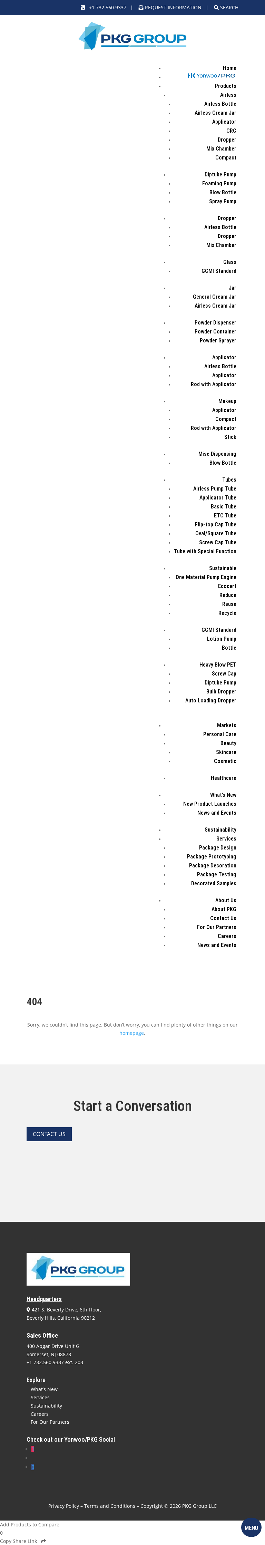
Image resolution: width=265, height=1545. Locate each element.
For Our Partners (216, 927)
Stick (230, 437)
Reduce (227, 595)
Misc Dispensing (217, 454)
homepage (131, 1033)
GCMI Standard (219, 271)
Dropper (227, 139)
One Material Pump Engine (206, 577)
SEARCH (228, 7)
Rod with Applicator (213, 384)
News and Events (216, 813)
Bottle (229, 648)
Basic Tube (223, 506)
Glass (229, 262)
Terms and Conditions (109, 1506)
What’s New (223, 795)
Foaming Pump (219, 183)
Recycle (227, 613)
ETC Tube (225, 515)
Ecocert (227, 586)
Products (225, 86)
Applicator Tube (217, 497)
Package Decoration (212, 865)
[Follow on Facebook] (32, 1467)
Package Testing (216, 874)
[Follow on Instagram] (32, 1449)
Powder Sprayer (218, 340)
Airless (228, 95)
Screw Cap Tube (217, 542)
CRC (231, 130)
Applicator (224, 122)
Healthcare (223, 778)
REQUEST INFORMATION (173, 7)
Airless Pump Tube (214, 488)
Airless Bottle (220, 104)
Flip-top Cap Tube (215, 524)
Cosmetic (225, 761)
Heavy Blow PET (217, 664)
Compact (225, 157)
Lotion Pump (221, 639)
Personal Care (219, 734)
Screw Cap (224, 673)
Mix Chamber (221, 148)
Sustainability (220, 829)
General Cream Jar (214, 296)
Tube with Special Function (205, 551)
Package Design (217, 847)
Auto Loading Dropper (210, 700)
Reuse (229, 604)
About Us (225, 900)
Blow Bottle (222, 192)
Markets (226, 725)
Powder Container (215, 331)
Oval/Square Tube (215, 533)
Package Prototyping (211, 856)
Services (226, 838)
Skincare (226, 752)
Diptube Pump (220, 174)
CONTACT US (49, 1134)
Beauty (228, 743)
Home (229, 68)
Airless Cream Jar (215, 113)
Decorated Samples (213, 883)
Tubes (229, 479)
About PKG (224, 909)
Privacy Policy (63, 1506)
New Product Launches (209, 804)
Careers (227, 936)
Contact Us (223, 918)
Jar (232, 288)
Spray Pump (222, 201)
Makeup (227, 401)
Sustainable (222, 568)
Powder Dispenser (215, 322)
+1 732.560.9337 (105, 7)
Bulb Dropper (221, 691)
